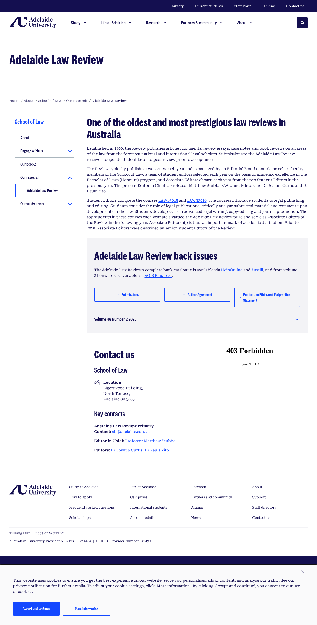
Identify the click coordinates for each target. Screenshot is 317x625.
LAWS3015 (168, 200)
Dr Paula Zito (157, 450)
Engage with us (31, 151)
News (196, 517)
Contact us (295, 6)
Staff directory (264, 507)
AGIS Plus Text (158, 275)
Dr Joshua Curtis (126, 450)
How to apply (80, 497)
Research (198, 487)
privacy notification (31, 586)
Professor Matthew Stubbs (150, 441)
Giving (269, 6)
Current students (209, 6)
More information (86, 608)
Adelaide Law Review (42, 190)
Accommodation (144, 517)
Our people (28, 164)
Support (259, 497)
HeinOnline (232, 270)
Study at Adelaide (83, 487)
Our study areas (32, 204)
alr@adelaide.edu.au (131, 431)
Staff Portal (243, 6)
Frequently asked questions (92, 507)
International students (148, 507)
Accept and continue (36, 608)
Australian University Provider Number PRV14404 (50, 541)
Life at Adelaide (143, 487)
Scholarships (80, 517)
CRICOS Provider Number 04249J (123, 541)
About (24, 138)
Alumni (197, 507)
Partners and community (211, 497)
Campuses (138, 497)
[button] (302, 572)
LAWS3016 (197, 200)
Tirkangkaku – (36, 533)
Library (178, 6)
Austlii (257, 270)
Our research (29, 177)
